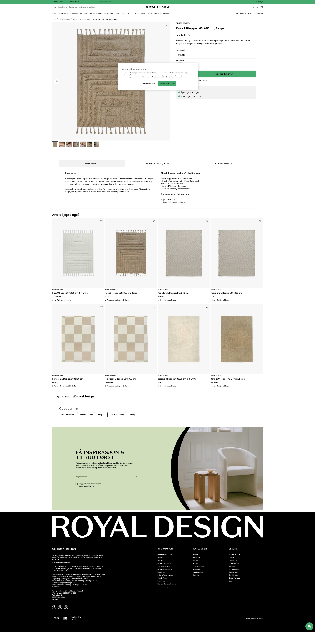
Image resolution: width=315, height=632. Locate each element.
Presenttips (233, 560)
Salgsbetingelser (164, 566)
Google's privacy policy (174, 77)
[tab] (92, 163)
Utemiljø (196, 575)
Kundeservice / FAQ (165, 554)
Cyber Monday (234, 578)
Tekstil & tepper (198, 566)
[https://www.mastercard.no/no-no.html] (65, 618)
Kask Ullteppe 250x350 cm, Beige (121, 293)
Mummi (232, 566)
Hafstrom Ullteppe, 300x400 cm (67, 379)
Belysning (197, 557)
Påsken (231, 557)
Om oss (160, 560)
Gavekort (161, 557)
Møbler (195, 554)
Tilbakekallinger (163, 587)
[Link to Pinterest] (66, 607)
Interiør (195, 563)
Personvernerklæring (165, 569)
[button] (259, 2)
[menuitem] (56, 13)
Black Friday (233, 575)
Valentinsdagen (235, 554)
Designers (161, 581)
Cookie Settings (148, 83)
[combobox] (259, 2)
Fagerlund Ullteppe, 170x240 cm (173, 293)
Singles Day (233, 572)
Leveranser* (162, 572)
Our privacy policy (158, 77)
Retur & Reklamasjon (165, 575)
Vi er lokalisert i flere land (61, 563)
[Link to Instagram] (60, 607)
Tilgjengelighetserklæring (167, 584)
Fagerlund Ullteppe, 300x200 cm (226, 293)
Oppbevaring (198, 572)
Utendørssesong (235, 563)
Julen (231, 581)
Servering (196, 560)
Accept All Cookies (167, 84)
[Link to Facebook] (54, 607)
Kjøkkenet (196, 569)
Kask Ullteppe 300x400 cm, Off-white (70, 293)
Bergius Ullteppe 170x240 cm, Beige (228, 379)
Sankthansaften (235, 569)
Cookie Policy (162, 578)
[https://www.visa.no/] (56, 618)
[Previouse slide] (56, 81)
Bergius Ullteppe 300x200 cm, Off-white (177, 379)
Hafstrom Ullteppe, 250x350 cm (120, 379)
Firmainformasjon (164, 563)
